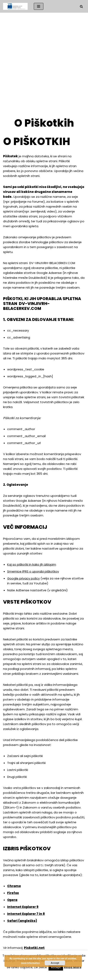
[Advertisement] (44, 59)
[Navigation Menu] (38, 6)
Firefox (13, 893)
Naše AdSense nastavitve (26, 590)
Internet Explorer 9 (22, 907)
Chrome (14, 886)
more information (30, 962)
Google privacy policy (23, 578)
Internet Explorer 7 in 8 (26, 914)
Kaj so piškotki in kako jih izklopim (31, 564)
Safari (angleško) (22, 921)
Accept (55, 963)
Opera (12, 900)
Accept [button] (56, 967)
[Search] (81, 6)
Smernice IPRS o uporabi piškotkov (33, 571)
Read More (72, 967)
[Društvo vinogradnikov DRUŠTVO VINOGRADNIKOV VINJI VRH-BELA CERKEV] (15, 6)
